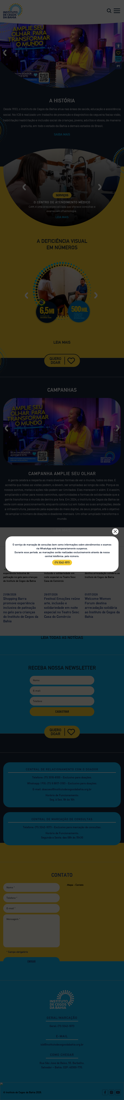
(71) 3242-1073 (62, 562)
